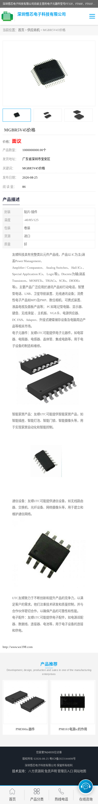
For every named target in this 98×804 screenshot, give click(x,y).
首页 (21, 30)
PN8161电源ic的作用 (73, 729)
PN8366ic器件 (25, 729)
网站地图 (80, 771)
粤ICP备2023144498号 (62, 758)
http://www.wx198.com (18, 647)
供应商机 (33, 30)
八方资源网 (36, 771)
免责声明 (50, 771)
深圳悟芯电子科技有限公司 (40, 765)
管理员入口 (65, 771)
